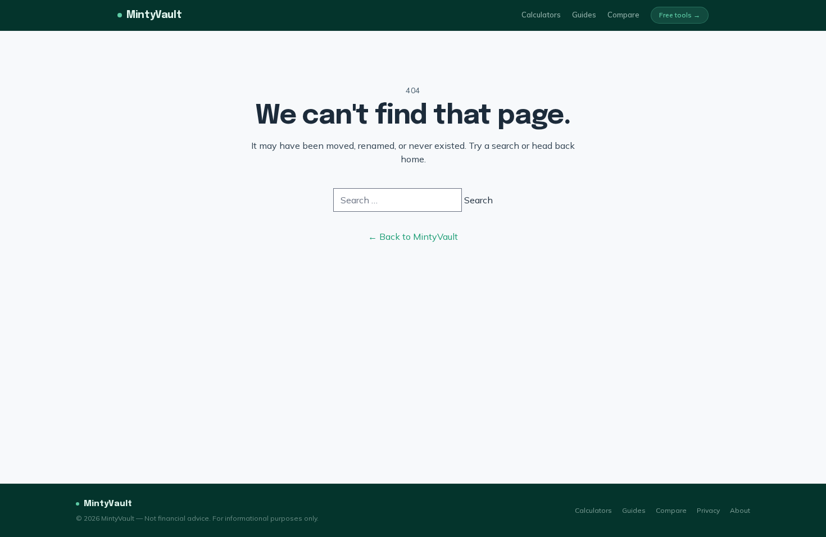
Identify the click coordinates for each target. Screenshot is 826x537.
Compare (623, 14)
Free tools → (679, 15)
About (740, 510)
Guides (584, 14)
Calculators (541, 14)
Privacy (708, 510)
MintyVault (153, 15)
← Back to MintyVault (413, 236)
